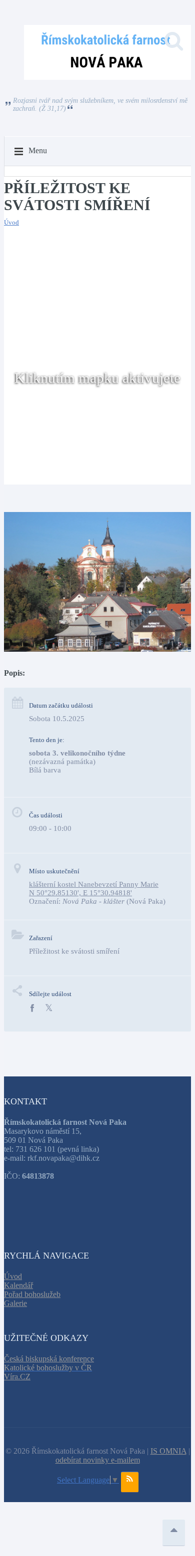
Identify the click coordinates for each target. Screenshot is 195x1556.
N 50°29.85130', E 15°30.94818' (80, 893)
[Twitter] (49, 1008)
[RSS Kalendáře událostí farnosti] (129, 1482)
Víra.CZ (17, 1376)
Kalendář (18, 1285)
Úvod (11, 222)
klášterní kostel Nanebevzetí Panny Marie (93, 884)
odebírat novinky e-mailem (98, 1460)
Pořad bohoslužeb (32, 1294)
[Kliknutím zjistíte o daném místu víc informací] (97, 649)
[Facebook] (32, 1008)
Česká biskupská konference (49, 1358)
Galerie (15, 1303)
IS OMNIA (168, 1451)
